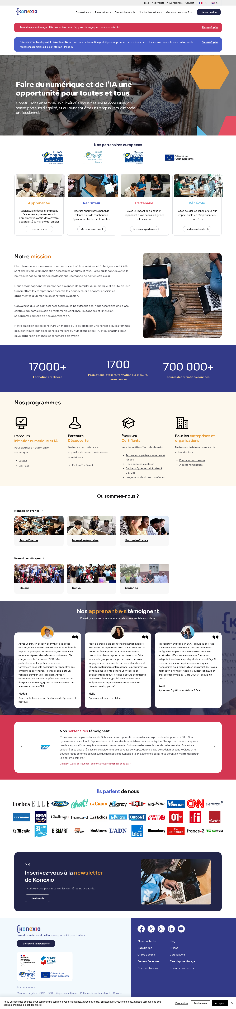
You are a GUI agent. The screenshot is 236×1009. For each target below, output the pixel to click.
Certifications (178, 954)
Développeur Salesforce (140, 463)
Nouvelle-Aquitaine (85, 540)
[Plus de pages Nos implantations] (162, 12)
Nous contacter (147, 941)
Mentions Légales (27, 993)
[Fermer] (232, 1003)
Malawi (24, 588)
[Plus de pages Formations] (91, 12)
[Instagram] (161, 929)
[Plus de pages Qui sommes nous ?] (191, 12)
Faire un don (145, 947)
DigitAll (23, 460)
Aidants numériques (191, 464)
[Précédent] (21, 747)
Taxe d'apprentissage (182, 961)
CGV (42, 993)
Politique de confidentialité (95, 993)
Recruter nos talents (182, 968)
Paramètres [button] (181, 1003)
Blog (172, 941)
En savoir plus (210, 42)
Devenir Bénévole (148, 961)
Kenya (76, 588)
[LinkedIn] (171, 929)
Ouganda (131, 588)
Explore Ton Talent (82, 465)
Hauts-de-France (136, 540)
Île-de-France (29, 540)
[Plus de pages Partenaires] (110, 12)
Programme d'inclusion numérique (145, 477)
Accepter (220, 1003)
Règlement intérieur (66, 993)
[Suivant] (215, 747)
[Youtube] (181, 929)
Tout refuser (200, 1003)
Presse (174, 947)
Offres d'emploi (146, 954)
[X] (151, 929)
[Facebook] (141, 929)
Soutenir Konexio (148, 968)
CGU (50, 993)
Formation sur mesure (192, 460)
